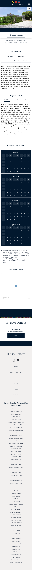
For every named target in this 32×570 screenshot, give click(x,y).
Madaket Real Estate (16, 427)
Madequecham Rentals (16, 512)
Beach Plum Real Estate (16, 409)
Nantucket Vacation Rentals (18, 40)
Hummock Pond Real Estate (16, 425)
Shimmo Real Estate (16, 464)
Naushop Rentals (16, 525)
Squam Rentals (16, 549)
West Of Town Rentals (16, 562)
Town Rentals (16, 557)
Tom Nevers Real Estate (16, 475)
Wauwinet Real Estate (16, 483)
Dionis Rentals (16, 501)
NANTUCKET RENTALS (16, 372)
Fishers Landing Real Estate (16, 422)
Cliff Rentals (16, 499)
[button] (16, 286)
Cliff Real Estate (16, 417)
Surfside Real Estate (16, 472)
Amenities (25, 100)
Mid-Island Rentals (16, 517)
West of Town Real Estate (16, 486)
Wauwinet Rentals (16, 560)
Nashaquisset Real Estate (16, 443)
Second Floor (16, 100)
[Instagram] (14, 360)
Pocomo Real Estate (16, 449)
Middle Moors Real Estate (16, 438)
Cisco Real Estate (16, 414)
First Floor (7, 100)
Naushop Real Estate (16, 446)
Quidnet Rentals (16, 536)
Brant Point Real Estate (16, 411)
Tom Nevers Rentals (16, 554)
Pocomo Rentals (16, 528)
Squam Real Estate (16, 470)
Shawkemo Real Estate (16, 462)
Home (7, 40)
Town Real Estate (16, 478)
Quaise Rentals (16, 533)
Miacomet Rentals (16, 515)
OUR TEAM (16, 383)
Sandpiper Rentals (16, 538)
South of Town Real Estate (16, 467)
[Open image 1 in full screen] (16, 17)
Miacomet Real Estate (16, 433)
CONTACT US (17, 336)
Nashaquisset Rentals (16, 522)
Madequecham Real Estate (16, 430)
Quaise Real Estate (16, 454)
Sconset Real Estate (16, 459)
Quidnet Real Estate (16, 456)
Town (11, 56)
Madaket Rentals (16, 509)
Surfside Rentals (16, 552)
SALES (16, 367)
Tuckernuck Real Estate (16, 480)
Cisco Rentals (16, 496)
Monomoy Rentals (16, 520)
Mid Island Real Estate (16, 435)
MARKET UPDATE (16, 378)
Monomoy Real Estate (16, 441)
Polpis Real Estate (16, 451)
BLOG (16, 389)
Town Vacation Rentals (11, 42)
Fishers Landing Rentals (16, 504)
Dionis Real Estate (16, 419)
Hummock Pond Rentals (16, 507)
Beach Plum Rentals (16, 491)
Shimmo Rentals (16, 546)
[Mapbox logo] (5, 298)
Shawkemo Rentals (16, 544)
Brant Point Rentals (16, 493)
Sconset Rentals (16, 541)
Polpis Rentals (16, 530)
